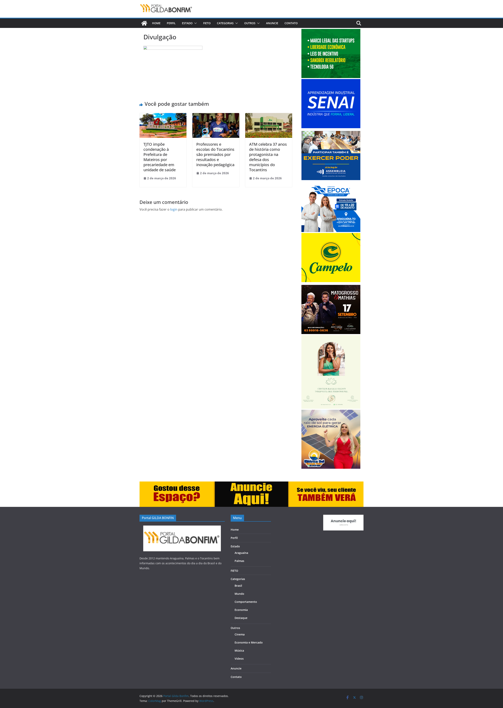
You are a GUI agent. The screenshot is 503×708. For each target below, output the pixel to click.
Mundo (239, 594)
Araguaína (241, 553)
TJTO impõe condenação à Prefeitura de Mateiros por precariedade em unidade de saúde (159, 157)
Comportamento (246, 602)
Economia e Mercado (249, 642)
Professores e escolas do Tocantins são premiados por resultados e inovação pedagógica (215, 154)
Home (156, 23)
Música (239, 650)
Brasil (238, 585)
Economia (241, 610)
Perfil (171, 23)
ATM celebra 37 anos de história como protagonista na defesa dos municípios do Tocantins (268, 157)
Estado (187, 23)
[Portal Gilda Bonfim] (144, 23)
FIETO (207, 23)
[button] (195, 23)
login (173, 209)
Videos (239, 658)
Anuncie (272, 23)
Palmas (239, 561)
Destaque (241, 618)
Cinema (240, 634)
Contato (291, 23)
